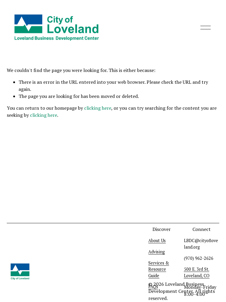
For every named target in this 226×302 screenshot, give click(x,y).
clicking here (97, 108)
